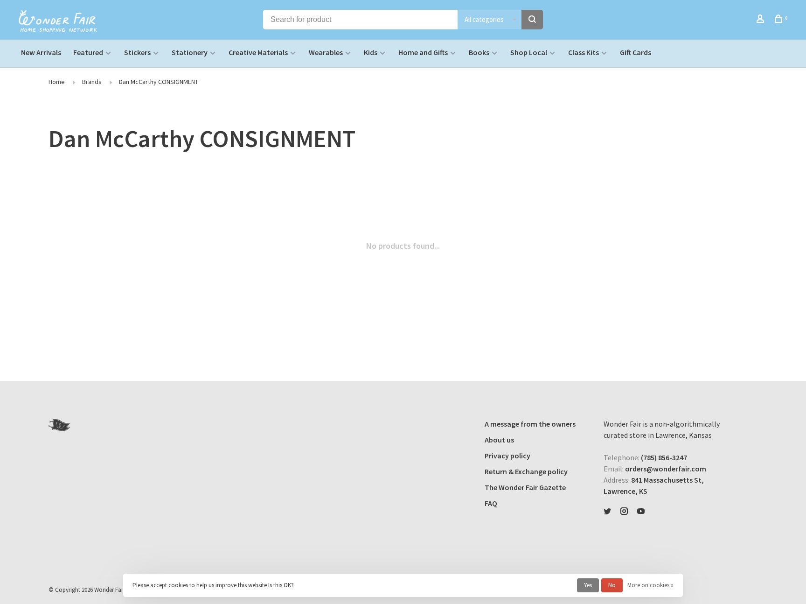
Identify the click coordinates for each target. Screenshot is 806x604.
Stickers (137, 52)
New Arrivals (41, 52)
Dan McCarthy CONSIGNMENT (158, 81)
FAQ (491, 503)
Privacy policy (507, 455)
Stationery (190, 52)
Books (479, 52)
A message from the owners (530, 423)
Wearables (326, 52)
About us (499, 439)
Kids (370, 52)
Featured (88, 52)
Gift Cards (635, 52)
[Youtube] (641, 511)
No (612, 585)
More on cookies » (650, 585)
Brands (92, 81)
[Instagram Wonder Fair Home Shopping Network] (624, 511)
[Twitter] (607, 511)
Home (57, 81)
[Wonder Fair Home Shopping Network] (59, 425)
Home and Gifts (423, 52)
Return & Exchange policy (526, 471)
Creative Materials (258, 52)
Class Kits (583, 52)
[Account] (761, 20)
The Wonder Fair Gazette (525, 487)
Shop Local (528, 52)
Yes (588, 585)
